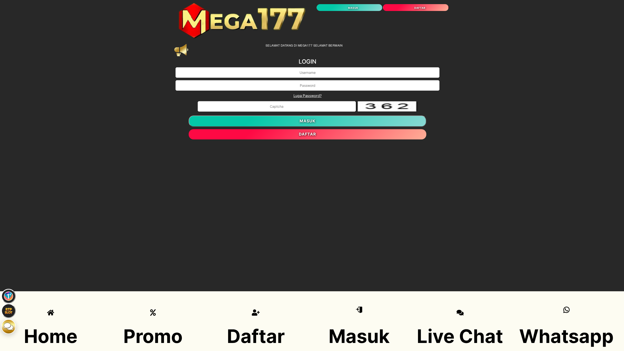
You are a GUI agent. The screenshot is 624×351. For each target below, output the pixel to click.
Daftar (256, 336)
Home (51, 336)
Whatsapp (566, 336)
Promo (153, 336)
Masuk (359, 336)
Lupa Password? (307, 95)
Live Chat (460, 336)
